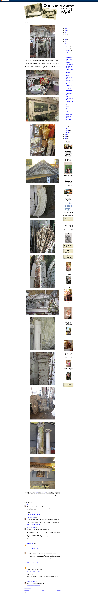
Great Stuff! (68, 62)
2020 (66, 28)
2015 (66, 36)
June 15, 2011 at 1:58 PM (33, 578)
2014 (66, 37)
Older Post (58, 590)
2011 (66, 43)
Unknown (28, 566)
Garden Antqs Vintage (31, 517)
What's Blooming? (69, 57)
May (67, 124)
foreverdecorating (30, 543)
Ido (27, 504)
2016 (66, 34)
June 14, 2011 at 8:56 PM (33, 562)
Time (66, 122)
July (67, 54)
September (68, 50)
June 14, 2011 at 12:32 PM (33, 514)
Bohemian (29, 551)
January (67, 132)
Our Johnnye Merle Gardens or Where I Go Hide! (69, 71)
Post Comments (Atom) (34, 592)
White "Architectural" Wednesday (69, 93)
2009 (66, 136)
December (68, 44)
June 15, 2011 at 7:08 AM (33, 571)
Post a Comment (27, 588)
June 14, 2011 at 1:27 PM (33, 540)
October (67, 48)
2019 (66, 30)
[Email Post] (34, 497)
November (68, 46)
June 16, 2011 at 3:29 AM (33, 585)
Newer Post (26, 590)
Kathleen (36, 492)
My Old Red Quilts (69, 108)
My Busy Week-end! (69, 80)
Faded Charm (43, 492)
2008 (66, 138)
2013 (66, 39)
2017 (66, 32)
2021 (66, 26)
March (67, 128)
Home (43, 590)
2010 (66, 134)
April (67, 126)
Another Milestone (69, 64)
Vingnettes (68, 96)
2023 (66, 25)
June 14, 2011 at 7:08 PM (33, 548)
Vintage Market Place (31, 527)
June (67, 55)
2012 (66, 41)
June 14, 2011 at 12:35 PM (33, 524)
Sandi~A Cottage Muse (31, 581)
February (67, 130)
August (67, 52)
